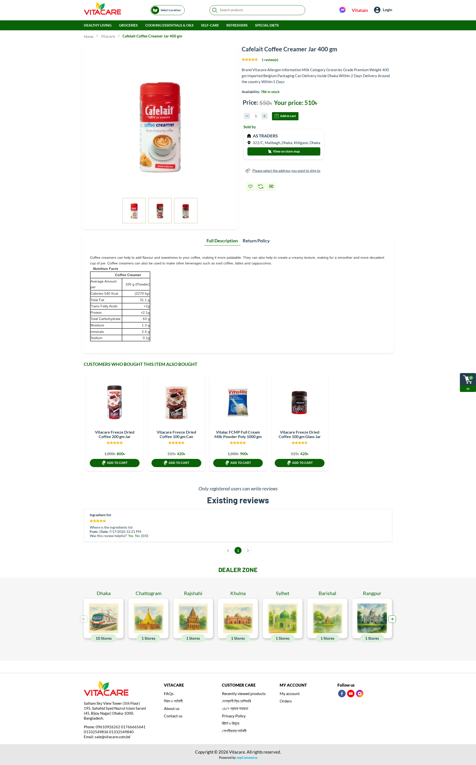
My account (290, 693)
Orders (286, 701)
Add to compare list (260, 187)
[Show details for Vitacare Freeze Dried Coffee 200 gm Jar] (115, 402)
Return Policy (256, 240)
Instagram (359, 693)
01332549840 (121, 732)
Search (214, 10)
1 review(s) (270, 60)
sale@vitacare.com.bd (112, 736)
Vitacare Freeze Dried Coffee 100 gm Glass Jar (300, 434)
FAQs (169, 693)
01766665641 (133, 727)
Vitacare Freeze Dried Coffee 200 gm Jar (114, 434)
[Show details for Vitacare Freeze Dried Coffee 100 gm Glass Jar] (300, 402)
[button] (392, 619)
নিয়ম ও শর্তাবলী (173, 701)
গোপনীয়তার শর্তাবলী (234, 730)
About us (171, 708)
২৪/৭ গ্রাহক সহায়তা (235, 708)
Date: (104, 532)
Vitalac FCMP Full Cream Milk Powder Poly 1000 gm (238, 434)
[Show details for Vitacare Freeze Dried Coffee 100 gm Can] (176, 402)
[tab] (222, 241)
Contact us (173, 715)
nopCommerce (247, 758)
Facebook (342, 693)
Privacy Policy (234, 715)
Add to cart (288, 116)
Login (387, 9)
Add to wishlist (250, 187)
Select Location (171, 10)
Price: (250, 102)
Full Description (222, 240)
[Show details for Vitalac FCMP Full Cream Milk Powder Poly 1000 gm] (238, 402)
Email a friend (271, 186)
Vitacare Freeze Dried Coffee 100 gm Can (176, 434)
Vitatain (360, 10)
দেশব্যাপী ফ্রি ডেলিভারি (236, 701)
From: (94, 532)
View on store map (286, 151)
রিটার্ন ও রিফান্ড (230, 723)
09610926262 (108, 727)
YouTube (351, 693)
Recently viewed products (244, 693)
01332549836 (96, 732)
